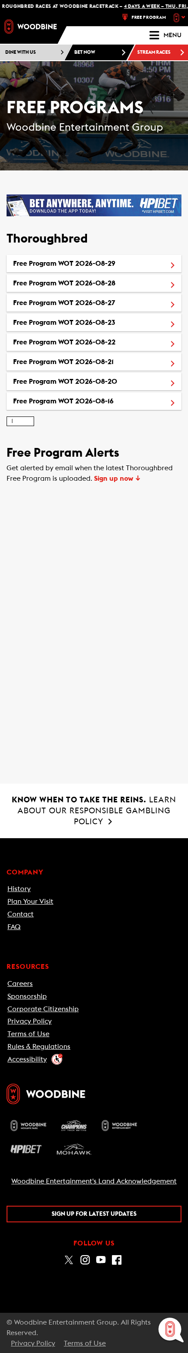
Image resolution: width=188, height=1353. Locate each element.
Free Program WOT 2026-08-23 (97, 322)
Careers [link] (20, 983)
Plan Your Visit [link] (30, 901)
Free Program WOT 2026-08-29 (97, 263)
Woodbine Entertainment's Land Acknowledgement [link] (94, 1181)
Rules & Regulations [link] (38, 1046)
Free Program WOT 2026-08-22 (97, 342)
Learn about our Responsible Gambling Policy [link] (94, 811)
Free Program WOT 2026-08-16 (97, 401)
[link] (30, 26)
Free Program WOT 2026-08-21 (97, 361)
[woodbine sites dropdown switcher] (180, 17)
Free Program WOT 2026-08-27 (97, 302)
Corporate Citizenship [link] (43, 1009)
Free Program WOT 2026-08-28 (97, 283)
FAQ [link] (14, 926)
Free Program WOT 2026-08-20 (97, 381)
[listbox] (94, 332)
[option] (94, 263)
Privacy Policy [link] (29, 1021)
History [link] (19, 888)
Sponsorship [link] (27, 996)
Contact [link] (20, 914)
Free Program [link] (149, 17)
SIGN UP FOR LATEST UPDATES (94, 1214)
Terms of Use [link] (28, 1033)
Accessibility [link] (27, 1059)
